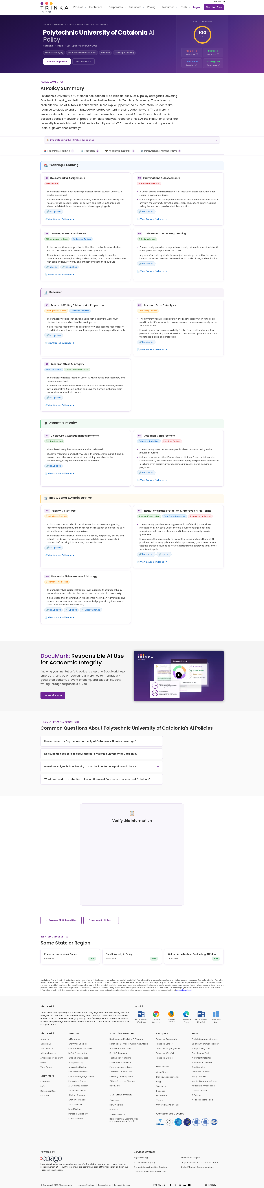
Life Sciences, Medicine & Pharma (126, 1039)
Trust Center (46, 1067)
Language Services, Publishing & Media (129, 1044)
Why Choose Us (117, 1114)
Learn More (51, 695)
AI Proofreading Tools (202, 1100)
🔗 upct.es (51, 267)
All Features (74, 1039)
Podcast (160, 1091)
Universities (57, 24)
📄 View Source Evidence (59, 219)
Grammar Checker (77, 1044)
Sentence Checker (201, 1072)
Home (46, 24)
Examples (45, 1081)
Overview (114, 1100)
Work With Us (46, 1048)
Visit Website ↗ (83, 61)
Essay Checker (199, 1076)
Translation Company (144, 1162)
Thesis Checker (199, 1090)
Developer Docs (48, 1091)
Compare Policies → (101, 920)
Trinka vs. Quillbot (164, 1058)
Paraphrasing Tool (201, 1048)
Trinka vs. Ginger (164, 1044)
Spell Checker (199, 1067)
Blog (158, 1081)
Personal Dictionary (78, 1114)
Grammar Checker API (121, 1072)
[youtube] (189, 1185)
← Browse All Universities (61, 920)
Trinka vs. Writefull (165, 1053)
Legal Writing (74, 1109)
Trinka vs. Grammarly (166, 1039)
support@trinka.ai (184, 990)
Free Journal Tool (200, 1053)
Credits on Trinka (76, 1118)
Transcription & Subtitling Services (150, 1167)
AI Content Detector (78, 1086)
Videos (159, 1100)
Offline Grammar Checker (122, 1081)
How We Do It (116, 1105)
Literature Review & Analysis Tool (150, 1171)
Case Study (162, 1072)
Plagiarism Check (77, 1081)
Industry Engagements (167, 1077)
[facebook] (170, 1185)
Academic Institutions (120, 1048)
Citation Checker (76, 1095)
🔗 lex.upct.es (53, 211)
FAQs (43, 1086)
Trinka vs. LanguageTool (168, 1048)
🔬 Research (89, 150)
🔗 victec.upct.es (91, 609)
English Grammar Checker (205, 1039)
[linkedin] (185, 1185)
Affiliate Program (48, 1053)
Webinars (161, 1086)
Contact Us (45, 1044)
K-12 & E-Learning (118, 1053)
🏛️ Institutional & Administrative (160, 150)
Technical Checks (77, 1090)
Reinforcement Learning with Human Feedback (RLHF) (124, 1120)
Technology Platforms (120, 1058)
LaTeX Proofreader (77, 1053)
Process (114, 1109)
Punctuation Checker (202, 1062)
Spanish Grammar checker (205, 1044)
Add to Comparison (57, 61)
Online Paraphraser (78, 1058)
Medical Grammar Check (204, 1081)
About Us (44, 1039)
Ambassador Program (51, 1058)
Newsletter (161, 1095)
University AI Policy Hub (167, 1105)
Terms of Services (122, 1185)
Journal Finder (75, 1104)
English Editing (141, 1157)
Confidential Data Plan (121, 1062)
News (43, 1062)
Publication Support (190, 1157)
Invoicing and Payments (121, 1076)
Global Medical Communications (197, 1167)
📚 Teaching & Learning (58, 150)
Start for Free (214, 7)
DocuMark (115, 1086)
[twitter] (180, 1185)
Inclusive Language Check (81, 1076)
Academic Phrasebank (203, 1086)
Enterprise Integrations (121, 1067)
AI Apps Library (75, 1062)
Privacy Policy (104, 1185)
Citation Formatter (77, 1100)
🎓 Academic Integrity (119, 150)
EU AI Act (44, 1095)
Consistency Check (78, 1072)
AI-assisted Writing (77, 1067)
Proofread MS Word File (80, 1048)
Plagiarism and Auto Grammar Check (199, 1162)
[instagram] (175, 1185)
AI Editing (196, 1095)
